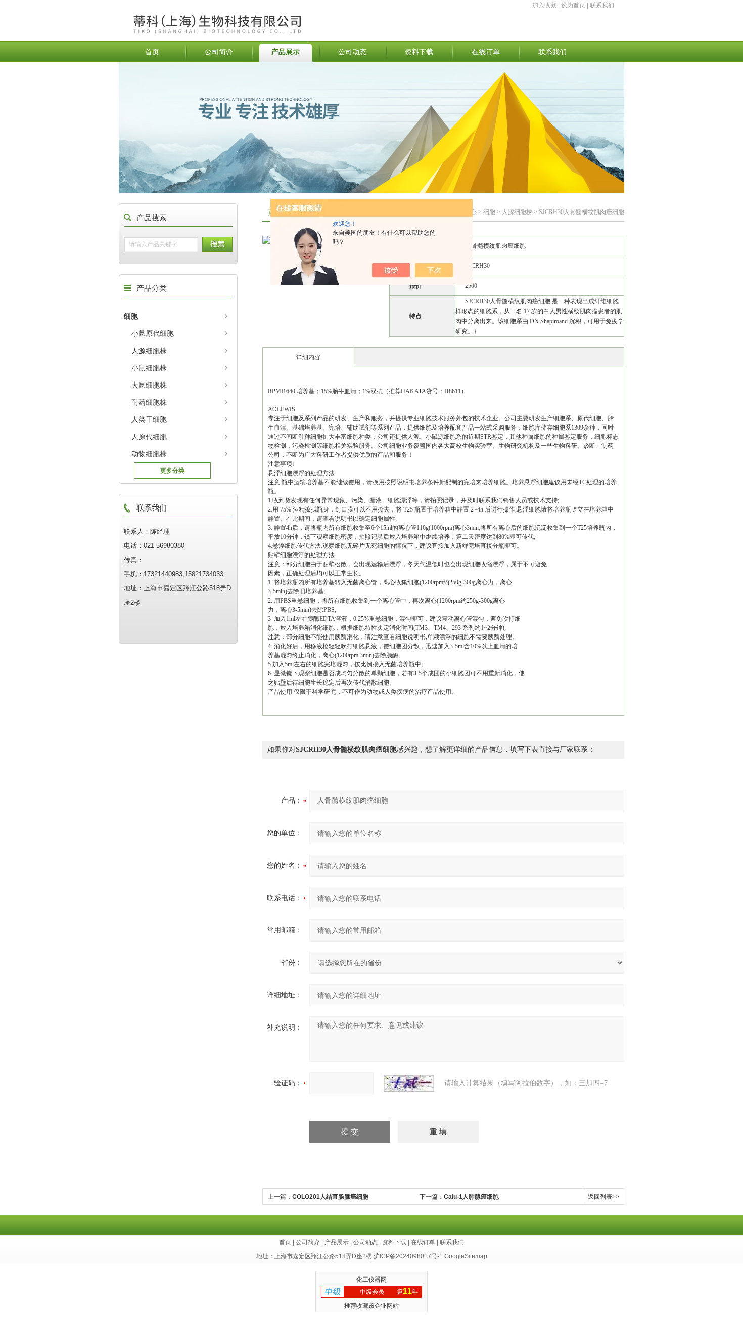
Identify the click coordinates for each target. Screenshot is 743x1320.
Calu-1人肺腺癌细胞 (471, 1196)
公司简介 (219, 52)
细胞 (131, 316)
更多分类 (172, 470)
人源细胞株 (149, 351)
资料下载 (419, 52)
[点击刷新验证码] (409, 1083)
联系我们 (602, 5)
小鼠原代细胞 (152, 333)
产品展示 (285, 52)
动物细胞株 (149, 454)
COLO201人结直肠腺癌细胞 (330, 1196)
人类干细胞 (149, 419)
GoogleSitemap (465, 1256)
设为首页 (573, 5)
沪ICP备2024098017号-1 (408, 1256)
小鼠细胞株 (149, 368)
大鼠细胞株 (149, 385)
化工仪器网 (371, 1279)
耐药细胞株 (149, 402)
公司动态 (352, 52)
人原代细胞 (149, 437)
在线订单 (486, 52)
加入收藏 (544, 5)
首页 (152, 52)
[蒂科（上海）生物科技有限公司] (241, 13)
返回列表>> (603, 1196)
